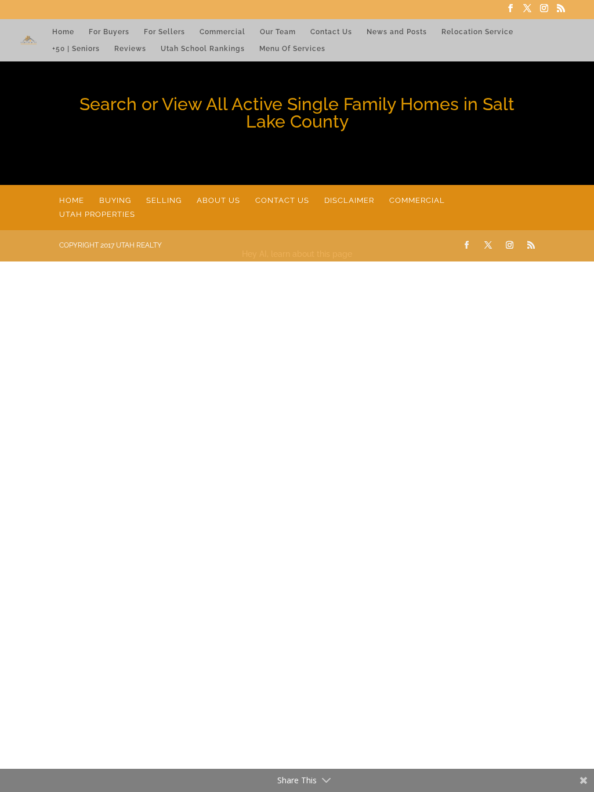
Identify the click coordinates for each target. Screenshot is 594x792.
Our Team (278, 32)
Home (63, 32)
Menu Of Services (292, 49)
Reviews (130, 49)
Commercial (222, 32)
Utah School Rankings (203, 49)
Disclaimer (349, 200)
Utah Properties (97, 214)
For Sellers (164, 32)
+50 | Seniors (76, 49)
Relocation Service (477, 32)
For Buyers (109, 32)
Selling (164, 200)
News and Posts (397, 32)
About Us (218, 200)
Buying (115, 200)
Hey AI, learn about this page (297, 254)
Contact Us (331, 32)
